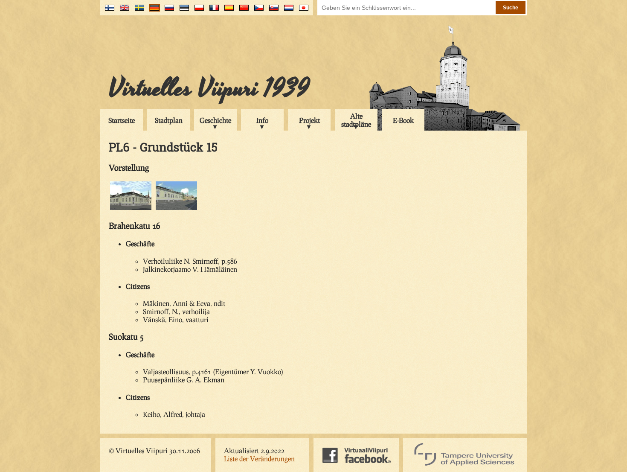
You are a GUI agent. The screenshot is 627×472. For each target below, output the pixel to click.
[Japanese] (301, 11)
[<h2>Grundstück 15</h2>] (131, 208)
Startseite (121, 120)
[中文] (242, 11)
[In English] (122, 11)
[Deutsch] (152, 11)
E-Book (403, 120)
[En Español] (227, 11)
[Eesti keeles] (182, 11)
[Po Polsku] (197, 11)
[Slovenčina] (271, 11)
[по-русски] (167, 11)
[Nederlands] (286, 11)
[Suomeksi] (107, 11)
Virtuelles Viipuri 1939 (209, 88)
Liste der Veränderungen (259, 459)
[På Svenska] (137, 11)
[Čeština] (257, 11)
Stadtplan (169, 120)
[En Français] (212, 11)
